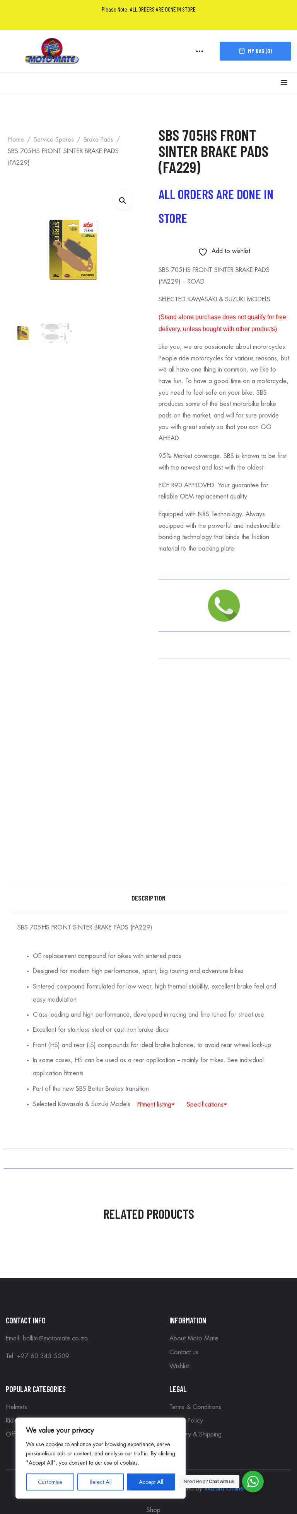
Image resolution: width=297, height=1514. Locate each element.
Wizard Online (224, 1488)
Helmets (16, 1407)
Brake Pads (98, 140)
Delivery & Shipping (195, 1434)
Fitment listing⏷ (156, 1105)
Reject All (101, 1482)
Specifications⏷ (207, 1105)
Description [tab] (148, 898)
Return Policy (186, 1421)
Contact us (183, 1352)
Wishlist (179, 1366)
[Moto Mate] (52, 50)
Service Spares (54, 140)
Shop (153, 1510)
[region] (100, 1458)
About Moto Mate (193, 1338)
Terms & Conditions (195, 1407)
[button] (122, 200)
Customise (50, 1482)
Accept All (151, 1482)
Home (16, 140)
